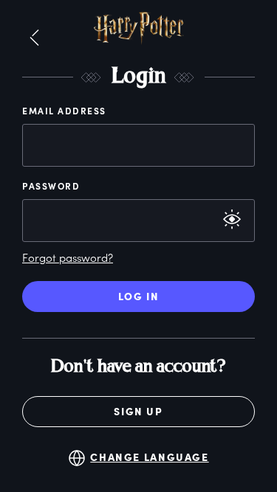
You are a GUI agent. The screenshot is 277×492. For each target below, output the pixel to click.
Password (51, 185)
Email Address (64, 110)
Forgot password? (67, 257)
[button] (34, 38)
